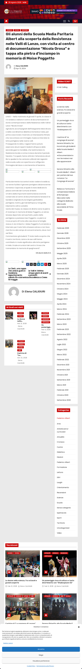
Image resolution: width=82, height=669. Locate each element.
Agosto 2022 (62, 339)
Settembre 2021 (63, 380)
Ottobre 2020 (62, 395)
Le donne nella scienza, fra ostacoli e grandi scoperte (66, 110)
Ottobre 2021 (62, 375)
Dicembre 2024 (63, 278)
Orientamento (63, 487)
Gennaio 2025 (62, 273)
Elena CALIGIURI (22, 66)
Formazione (62, 467)
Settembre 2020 (64, 400)
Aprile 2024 (61, 304)
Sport (59, 518)
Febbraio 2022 (63, 359)
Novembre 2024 (63, 283)
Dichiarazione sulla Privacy (45, 666)
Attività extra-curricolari (63, 430)
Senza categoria (64, 507)
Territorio (25, 30)
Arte (59, 424)
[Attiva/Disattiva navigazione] (64, 21)
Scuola (17, 30)
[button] (79, 627)
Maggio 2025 (62, 253)
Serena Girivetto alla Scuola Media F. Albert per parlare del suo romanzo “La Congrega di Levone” (66, 175)
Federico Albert (63, 418)
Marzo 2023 (62, 324)
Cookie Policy (31, 666)
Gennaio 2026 (62, 233)
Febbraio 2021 (62, 390)
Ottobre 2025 (62, 243)
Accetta (41, 649)
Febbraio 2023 (63, 329)
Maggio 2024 (62, 299)
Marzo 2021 (61, 385)
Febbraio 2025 (63, 268)
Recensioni (45, 319)
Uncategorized (63, 528)
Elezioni (60, 457)
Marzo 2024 (62, 309)
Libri (19, 350)
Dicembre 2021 (63, 364)
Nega (41, 655)
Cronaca (9, 30)
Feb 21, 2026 (22, 323)
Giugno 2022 (62, 349)
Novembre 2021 (63, 369)
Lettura (20, 347)
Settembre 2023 (64, 319)
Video (59, 533)
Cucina (60, 447)
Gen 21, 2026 (22, 358)
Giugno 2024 (62, 294)
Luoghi (59, 482)
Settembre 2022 (64, 334)
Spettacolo (45, 322)
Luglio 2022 (61, 344)
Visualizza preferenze (41, 661)
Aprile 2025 (61, 258)
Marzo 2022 (62, 354)
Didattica (61, 452)
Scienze (20, 313)
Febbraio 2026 (63, 228)
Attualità (45, 313)
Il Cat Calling (62, 87)
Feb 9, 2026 (46, 330)
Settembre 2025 (64, 248)
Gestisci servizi (8, 643)
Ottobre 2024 (62, 289)
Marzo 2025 (62, 263)
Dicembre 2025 (63, 238)
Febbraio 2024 (63, 314)
